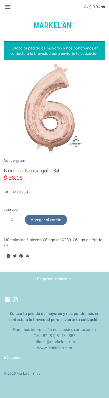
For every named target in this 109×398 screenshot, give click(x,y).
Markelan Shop (29, 373)
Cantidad (11, 210)
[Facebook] (7, 299)
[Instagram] (15, 299)
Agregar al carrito (46, 219)
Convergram (14, 160)
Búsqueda (13, 357)
